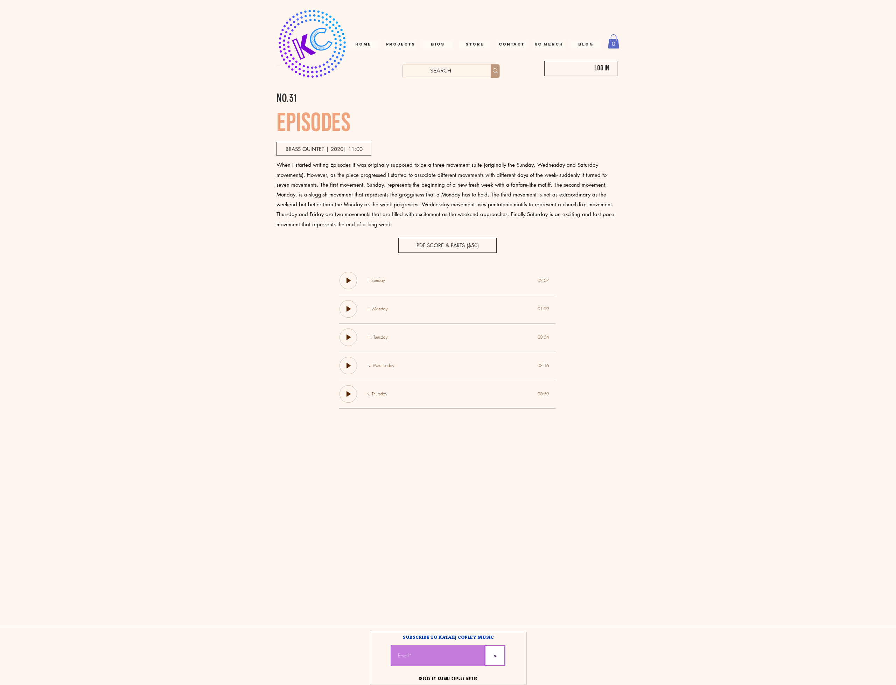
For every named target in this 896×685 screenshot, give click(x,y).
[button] (512, 44)
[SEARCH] (495, 71)
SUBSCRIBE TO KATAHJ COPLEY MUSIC (448, 637)
